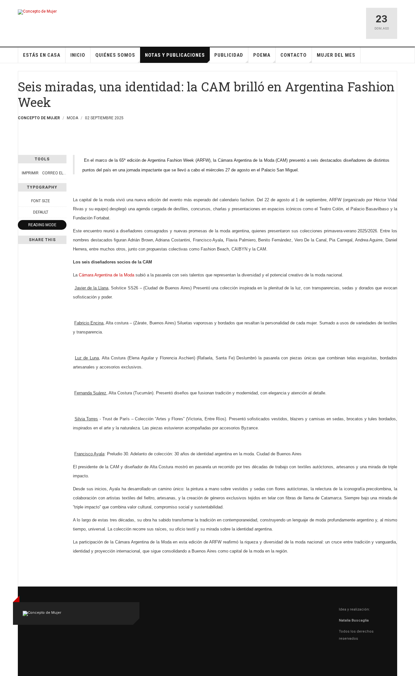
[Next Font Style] (62, 212)
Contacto (293, 55)
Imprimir (30, 173)
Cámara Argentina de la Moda (107, 275)
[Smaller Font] (21, 200)
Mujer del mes (336, 55)
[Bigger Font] (62, 200)
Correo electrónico (63, 173)
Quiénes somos (115, 55)
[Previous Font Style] (21, 212)
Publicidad (228, 55)
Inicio (77, 55)
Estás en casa (41, 55)
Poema (261, 55)
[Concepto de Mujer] (37, 12)
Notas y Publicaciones (175, 55)
